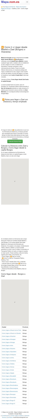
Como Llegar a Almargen (9, 339)
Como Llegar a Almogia (8, 342)
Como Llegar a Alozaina (8, 348)
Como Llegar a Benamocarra (10, 391)
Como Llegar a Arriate (8, 370)
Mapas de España (21, 7)
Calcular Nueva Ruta (15, 141)
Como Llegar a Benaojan (9, 394)
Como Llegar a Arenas (8, 367)
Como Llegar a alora (7, 345)
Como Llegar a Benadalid (9, 376)
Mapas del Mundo (10, 7)
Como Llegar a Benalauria (9, 382)
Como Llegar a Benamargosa (10, 388)
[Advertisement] (15, 26)
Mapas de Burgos (6, 8)
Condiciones (5, 415)
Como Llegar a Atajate (8, 373)
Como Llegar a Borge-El (8, 400)
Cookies (21, 415)
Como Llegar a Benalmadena (10, 385)
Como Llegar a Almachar (8, 336)
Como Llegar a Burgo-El (8, 403)
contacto (10, 417)
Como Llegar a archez (8, 358)
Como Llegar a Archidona (9, 361)
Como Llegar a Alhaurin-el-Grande (11, 333)
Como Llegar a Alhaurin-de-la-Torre (11, 330)
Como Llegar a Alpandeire (9, 351)
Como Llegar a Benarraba (9, 397)
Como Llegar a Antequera (9, 354)
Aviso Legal (14, 415)
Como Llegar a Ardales (8, 364)
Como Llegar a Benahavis (9, 379)
